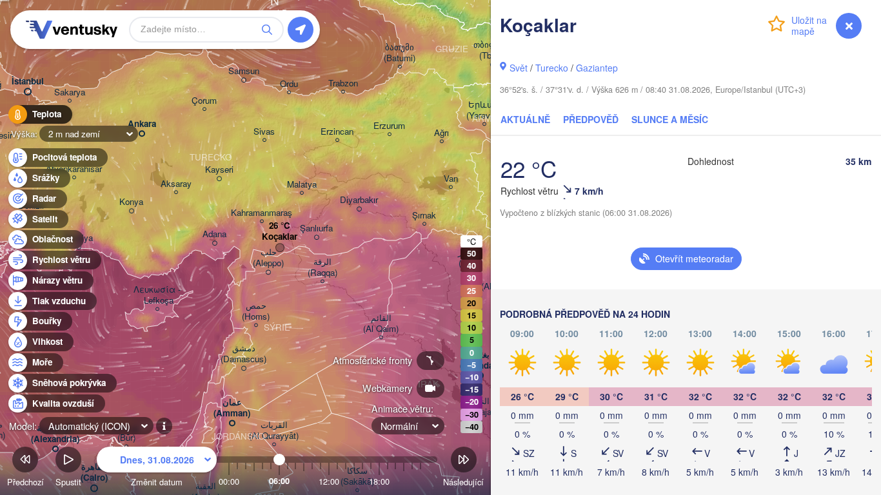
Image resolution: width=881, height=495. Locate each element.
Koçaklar (279, 236)
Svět (519, 67)
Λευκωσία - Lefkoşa (157, 295)
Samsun (243, 71)
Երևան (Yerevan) (484, 110)
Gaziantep (597, 67)
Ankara (142, 124)
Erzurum (389, 126)
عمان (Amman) (231, 408)
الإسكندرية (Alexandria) (55, 434)
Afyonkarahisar (74, 169)
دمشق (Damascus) (243, 354)
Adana (214, 234)
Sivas (264, 131)
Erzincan (337, 131)
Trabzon (343, 83)
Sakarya (69, 92)
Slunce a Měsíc (669, 119)
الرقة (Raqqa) (322, 267)
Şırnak (424, 215)
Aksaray (176, 184)
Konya (131, 202)
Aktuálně (525, 119)
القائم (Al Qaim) (381, 324)
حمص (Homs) (256, 311)
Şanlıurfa (316, 228)
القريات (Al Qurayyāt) (274, 431)
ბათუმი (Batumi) (399, 53)
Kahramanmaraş (261, 213)
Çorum (204, 100)
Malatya (302, 184)
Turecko (551, 67)
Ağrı (441, 133)
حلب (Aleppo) (268, 258)
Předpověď (591, 119)
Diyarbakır (359, 200)
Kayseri (219, 169)
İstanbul (28, 81)
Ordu (289, 84)
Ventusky (70, 29)
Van (451, 178)
